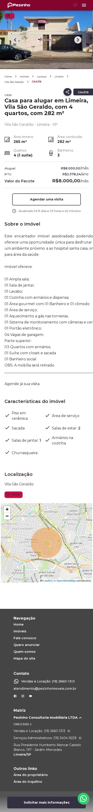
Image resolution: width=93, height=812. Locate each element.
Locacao (41, 76)
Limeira (59, 76)
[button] (46, 199)
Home (8, 76)
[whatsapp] (83, 798)
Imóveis (24, 76)
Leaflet (47, 580)
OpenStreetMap (66, 580)
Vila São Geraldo (14, 82)
